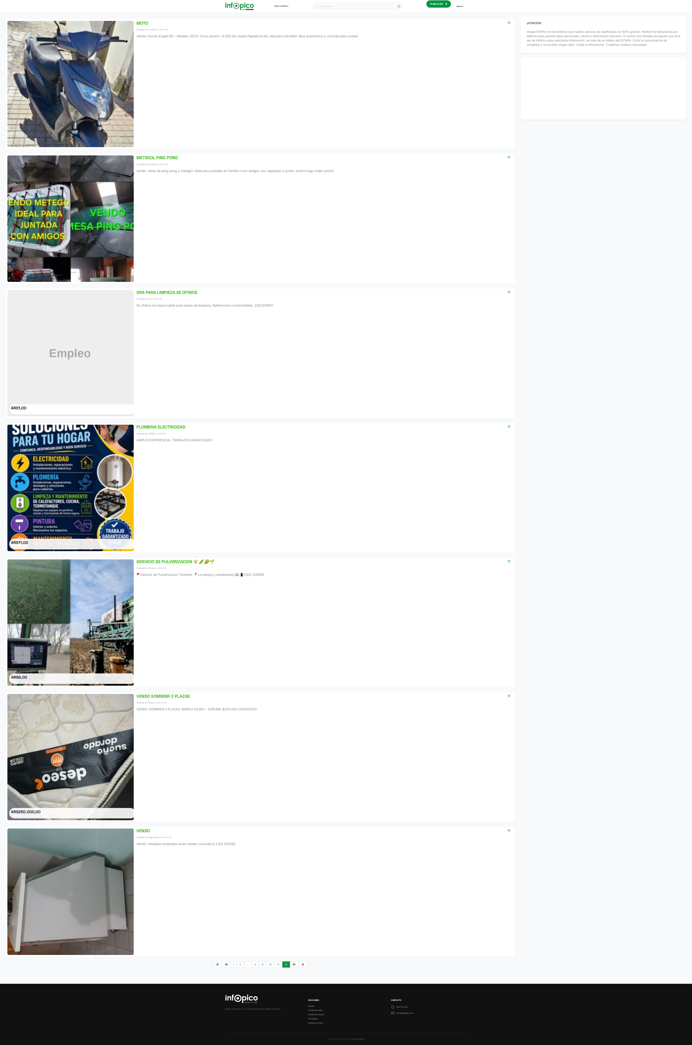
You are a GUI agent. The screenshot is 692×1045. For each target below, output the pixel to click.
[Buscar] (399, 6)
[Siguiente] (294, 964)
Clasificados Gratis (315, 1010)
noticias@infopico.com (404, 1013)
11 (278, 964)
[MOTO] (260, 84)
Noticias (311, 1006)
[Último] (303, 964)
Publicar (437, 3)
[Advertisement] (603, 88)
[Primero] (217, 964)
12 (286, 964)
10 (270, 964)
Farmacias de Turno (315, 1023)
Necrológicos (313, 1019)
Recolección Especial (316, 1014)
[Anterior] (226, 964)
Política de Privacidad (357, 1039)
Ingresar (459, 6)
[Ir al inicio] (239, 6)
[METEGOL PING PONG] (260, 218)
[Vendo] (260, 892)
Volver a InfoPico (281, 6)
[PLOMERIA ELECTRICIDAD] (260, 488)
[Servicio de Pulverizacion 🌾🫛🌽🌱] (260, 622)
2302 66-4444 (402, 1007)
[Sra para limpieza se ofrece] (260, 353)
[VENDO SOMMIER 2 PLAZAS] (260, 757)
